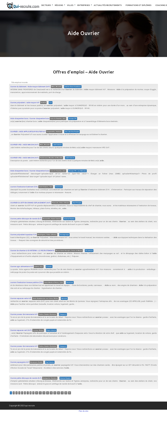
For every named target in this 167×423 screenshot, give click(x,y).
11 (40, 393)
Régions (59, 5)
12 (44, 393)
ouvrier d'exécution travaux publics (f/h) (26, 282)
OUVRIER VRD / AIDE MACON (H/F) (24, 145)
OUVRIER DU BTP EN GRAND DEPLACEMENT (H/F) (30, 203)
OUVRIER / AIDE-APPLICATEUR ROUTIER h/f (27, 132)
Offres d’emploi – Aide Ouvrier (83, 72)
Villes (70, 5)
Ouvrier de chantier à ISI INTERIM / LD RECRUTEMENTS (32, 250)
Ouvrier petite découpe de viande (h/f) (25, 219)
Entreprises (83, 5)
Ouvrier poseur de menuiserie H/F (24, 314)
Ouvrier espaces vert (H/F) (21, 330)
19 (69, 393)
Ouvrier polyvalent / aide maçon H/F (25, 103)
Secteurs (46, 5)
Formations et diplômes (138, 5)
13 (47, 393)
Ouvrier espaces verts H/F (20, 298)
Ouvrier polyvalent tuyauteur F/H (23, 235)
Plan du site (83, 411)
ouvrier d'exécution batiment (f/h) (24, 187)
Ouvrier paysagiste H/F (19, 362)
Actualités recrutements (108, 5)
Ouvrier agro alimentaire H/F (21, 266)
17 (62, 393)
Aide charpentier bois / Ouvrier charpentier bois (29, 118)
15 (55, 393)
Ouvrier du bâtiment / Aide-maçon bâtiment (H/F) (30, 87)
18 (66, 393)
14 (51, 393)
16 (58, 393)
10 (36, 393)
